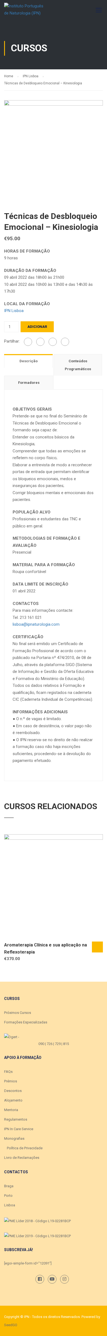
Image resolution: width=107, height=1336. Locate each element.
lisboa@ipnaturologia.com (37, 624)
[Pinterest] (65, 342)
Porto (8, 1196)
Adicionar (37, 327)
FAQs (8, 1072)
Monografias (14, 1138)
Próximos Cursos (17, 1013)
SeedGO (10, 1325)
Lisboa (9, 1205)
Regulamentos (15, 1119)
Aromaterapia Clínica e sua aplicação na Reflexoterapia (45, 948)
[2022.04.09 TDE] (53, 149)
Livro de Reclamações (21, 1158)
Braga (8, 1186)
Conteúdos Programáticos (78, 365)
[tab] (29, 361)
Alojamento (13, 1100)
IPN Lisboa (30, 76)
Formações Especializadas (25, 1022)
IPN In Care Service (18, 1129)
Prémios (10, 1081)
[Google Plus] (40, 342)
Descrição (28, 361)
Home (8, 76)
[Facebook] (28, 342)
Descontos (13, 1091)
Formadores (29, 383)
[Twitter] (53, 342)
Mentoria (11, 1110)
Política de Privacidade (25, 1148)
